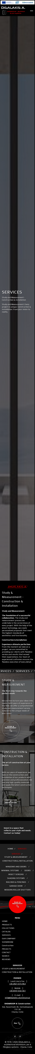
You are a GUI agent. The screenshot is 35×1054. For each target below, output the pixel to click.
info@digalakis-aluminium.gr (17, 997)
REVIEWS (6, 959)
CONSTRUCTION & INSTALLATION (17, 861)
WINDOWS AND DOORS (16, 866)
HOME (10, 849)
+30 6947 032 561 (17, 991)
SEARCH (5, 956)
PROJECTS (6, 949)
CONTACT (6, 952)
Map (15, 1023)
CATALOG (6, 931)
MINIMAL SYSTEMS (10, 870)
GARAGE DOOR (16, 886)
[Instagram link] (20, 1036)
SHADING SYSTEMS (16, 878)
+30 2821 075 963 (17, 984)
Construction (8, 945)
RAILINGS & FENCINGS (16, 882)
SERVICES (6, 935)
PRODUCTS (7, 924)
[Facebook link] (15, 1036)
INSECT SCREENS (16, 874)
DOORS (27, 870)
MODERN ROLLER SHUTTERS (17, 890)
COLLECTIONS (8, 928)
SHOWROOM (7, 942)
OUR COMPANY (8, 938)
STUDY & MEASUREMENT (16, 857)
